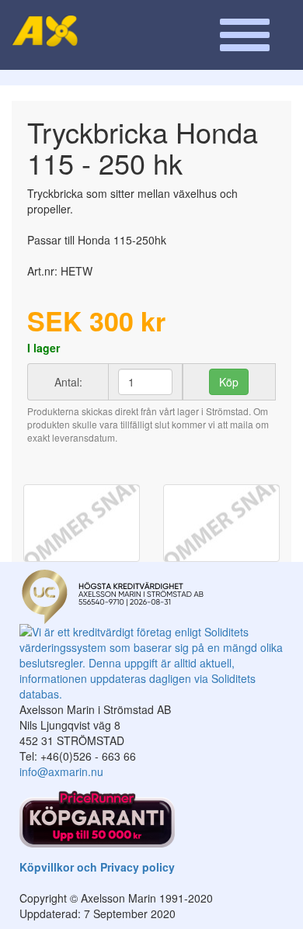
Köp (229, 382)
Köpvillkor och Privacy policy (97, 867)
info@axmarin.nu (61, 771)
